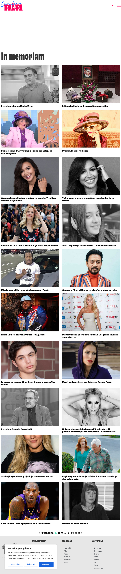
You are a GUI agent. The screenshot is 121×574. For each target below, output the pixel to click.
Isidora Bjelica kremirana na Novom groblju (85, 106)
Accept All (46, 564)
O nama (97, 548)
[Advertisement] (60, 32)
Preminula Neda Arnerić (75, 524)
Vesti (66, 563)
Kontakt (67, 548)
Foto (66, 554)
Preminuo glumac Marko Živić (16, 106)
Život (96, 566)
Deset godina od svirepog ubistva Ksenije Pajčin (87, 382)
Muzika (67, 557)
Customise (15, 564)
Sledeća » (76, 533)
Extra (96, 554)
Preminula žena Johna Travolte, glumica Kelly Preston (29, 246)
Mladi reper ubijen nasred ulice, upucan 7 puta (25, 290)
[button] (113, 6)
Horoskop (98, 568)
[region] (31, 556)
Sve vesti (98, 551)
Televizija (67, 560)
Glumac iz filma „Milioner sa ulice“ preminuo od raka (89, 290)
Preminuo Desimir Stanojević (16, 429)
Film (65, 551)
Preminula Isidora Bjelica (75, 151)
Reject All (31, 564)
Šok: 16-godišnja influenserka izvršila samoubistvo (89, 246)
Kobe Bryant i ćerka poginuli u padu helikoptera (26, 524)
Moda (96, 560)
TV (95, 563)
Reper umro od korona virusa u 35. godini (23, 335)
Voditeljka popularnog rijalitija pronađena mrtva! (27, 477)
